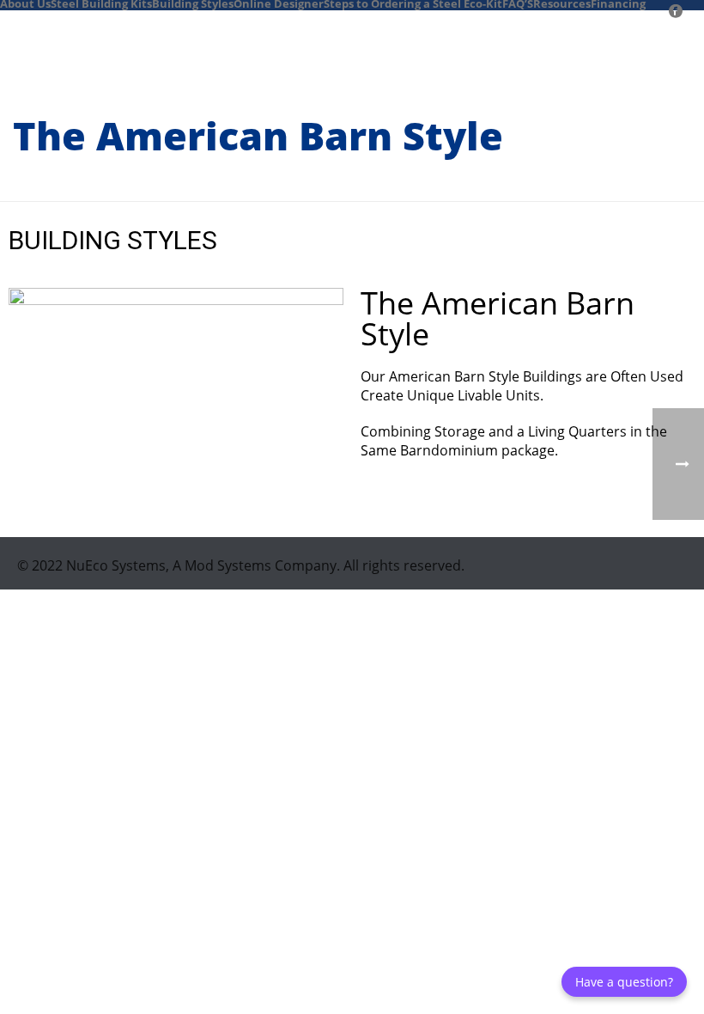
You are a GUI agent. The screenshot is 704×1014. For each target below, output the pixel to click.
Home (410, 185)
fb (663, 2)
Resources (562, 2)
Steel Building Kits (101, 2)
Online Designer (279, 2)
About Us (25, 2)
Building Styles (193, 2)
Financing (618, 2)
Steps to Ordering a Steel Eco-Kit (413, 2)
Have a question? (624, 982)
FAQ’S (517, 2)
